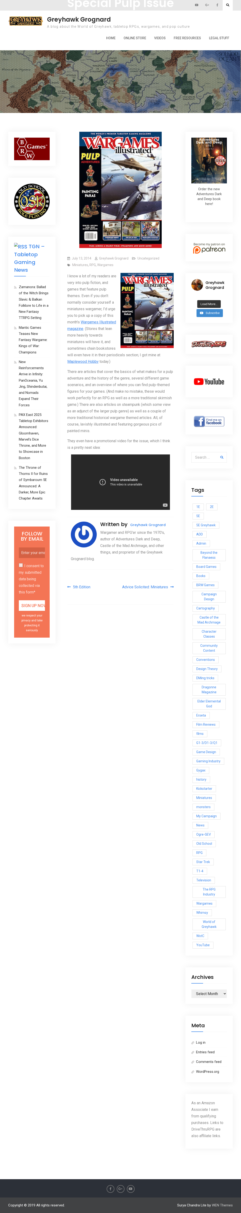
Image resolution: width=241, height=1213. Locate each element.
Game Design (206, 752)
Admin (201, 543)
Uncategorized (148, 258)
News (200, 825)
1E (198, 507)
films (200, 734)
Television (203, 880)
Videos (160, 38)
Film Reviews (206, 724)
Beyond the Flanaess (209, 555)
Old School (204, 843)
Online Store (135, 38)
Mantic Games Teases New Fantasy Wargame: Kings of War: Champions (33, 340)
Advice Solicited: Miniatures (145, 587)
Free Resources (187, 38)
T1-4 (199, 871)
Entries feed (205, 1052)
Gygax (200, 770)
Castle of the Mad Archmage (209, 620)
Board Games (206, 567)
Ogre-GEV (203, 834)
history (201, 779)
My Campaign (206, 816)
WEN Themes (222, 1205)
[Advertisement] (120, 56)
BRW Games (205, 585)
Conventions (205, 660)
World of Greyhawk (209, 924)
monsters (203, 807)
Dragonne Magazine (209, 689)
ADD (199, 534)
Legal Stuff (219, 38)
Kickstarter (204, 789)
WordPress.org (207, 1072)
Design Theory (207, 669)
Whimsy (202, 913)
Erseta (201, 715)
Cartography (205, 608)
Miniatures (80, 265)
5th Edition (81, 587)
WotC (200, 936)
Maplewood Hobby (83, 361)
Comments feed (208, 1062)
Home (111, 38)
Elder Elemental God (209, 703)
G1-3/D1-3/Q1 (206, 743)
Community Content (209, 648)
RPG (92, 265)
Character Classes (209, 634)
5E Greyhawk (206, 525)
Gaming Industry (208, 761)
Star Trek (203, 862)
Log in (200, 1042)
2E (212, 507)
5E (198, 516)
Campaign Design (209, 596)
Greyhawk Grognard (79, 19)
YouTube (203, 945)
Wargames (105, 265)
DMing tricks (205, 678)
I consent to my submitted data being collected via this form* (31, 579)
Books (200, 576)
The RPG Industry (209, 891)
